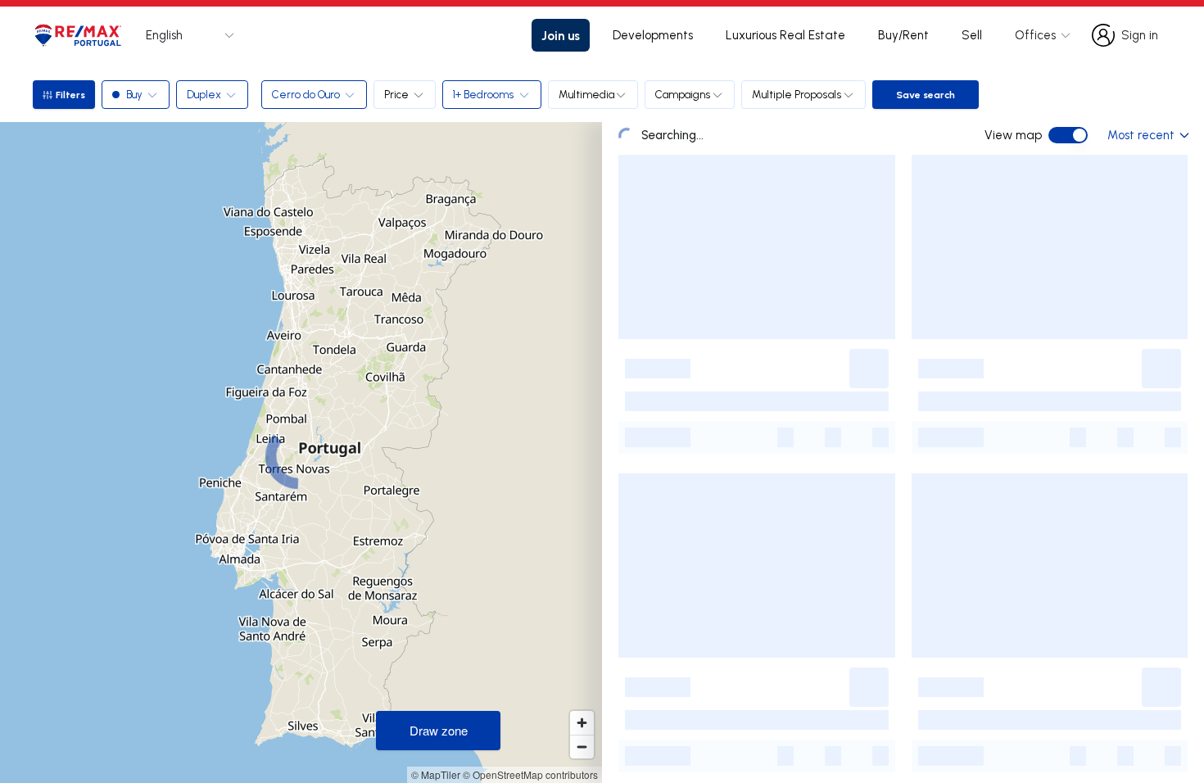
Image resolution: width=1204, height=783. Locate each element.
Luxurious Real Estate (785, 35)
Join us (560, 35)
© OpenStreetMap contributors (530, 774)
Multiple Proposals (797, 94)
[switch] (1068, 135)
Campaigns (683, 94)
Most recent (1141, 135)
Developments (653, 35)
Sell (972, 35)
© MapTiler (435, 774)
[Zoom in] (582, 723)
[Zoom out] (582, 746)
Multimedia (586, 94)
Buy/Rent (903, 35)
